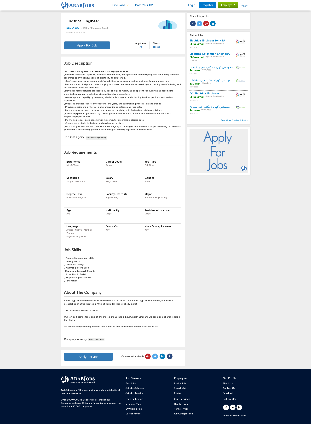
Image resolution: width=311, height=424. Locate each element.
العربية (245, 5)
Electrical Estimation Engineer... (210, 53)
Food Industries (96, 339)
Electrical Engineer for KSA (207, 40)
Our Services (181, 404)
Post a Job (180, 383)
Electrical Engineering (96, 138)
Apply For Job (87, 45)
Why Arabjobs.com (183, 414)
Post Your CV (144, 5)
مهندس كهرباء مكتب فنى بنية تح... (210, 106)
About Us (228, 383)
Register (207, 5)
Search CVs (180, 388)
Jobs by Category (135, 388)
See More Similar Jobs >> (234, 120)
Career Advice (133, 414)
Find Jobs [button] (119, 5)
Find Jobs (131, 383)
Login (191, 5)
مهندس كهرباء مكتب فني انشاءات (210, 80)
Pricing (177, 393)
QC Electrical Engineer (204, 93)
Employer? (228, 5)
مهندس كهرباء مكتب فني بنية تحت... (211, 67)
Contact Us (229, 388)
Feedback (228, 393)
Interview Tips (133, 404)
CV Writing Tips (134, 409)
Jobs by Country (134, 393)
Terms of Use (181, 409)
